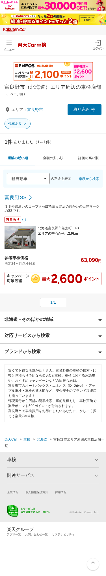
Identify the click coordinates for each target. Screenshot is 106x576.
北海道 (42, 439)
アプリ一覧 (14, 534)
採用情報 (60, 492)
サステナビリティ (63, 534)
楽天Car (11, 439)
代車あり (15, 124)
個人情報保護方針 (36, 492)
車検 (26, 439)
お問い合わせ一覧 (36, 534)
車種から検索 (89, 179)
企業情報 (12, 492)
